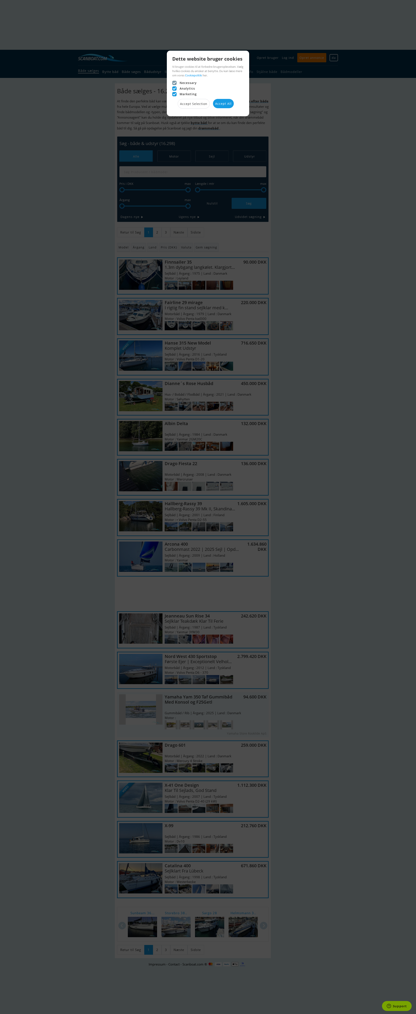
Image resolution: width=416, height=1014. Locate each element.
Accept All (223, 104)
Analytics (187, 88)
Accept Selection (193, 104)
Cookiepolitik (193, 75)
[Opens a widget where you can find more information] (397, 1006)
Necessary (188, 83)
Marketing (188, 94)
